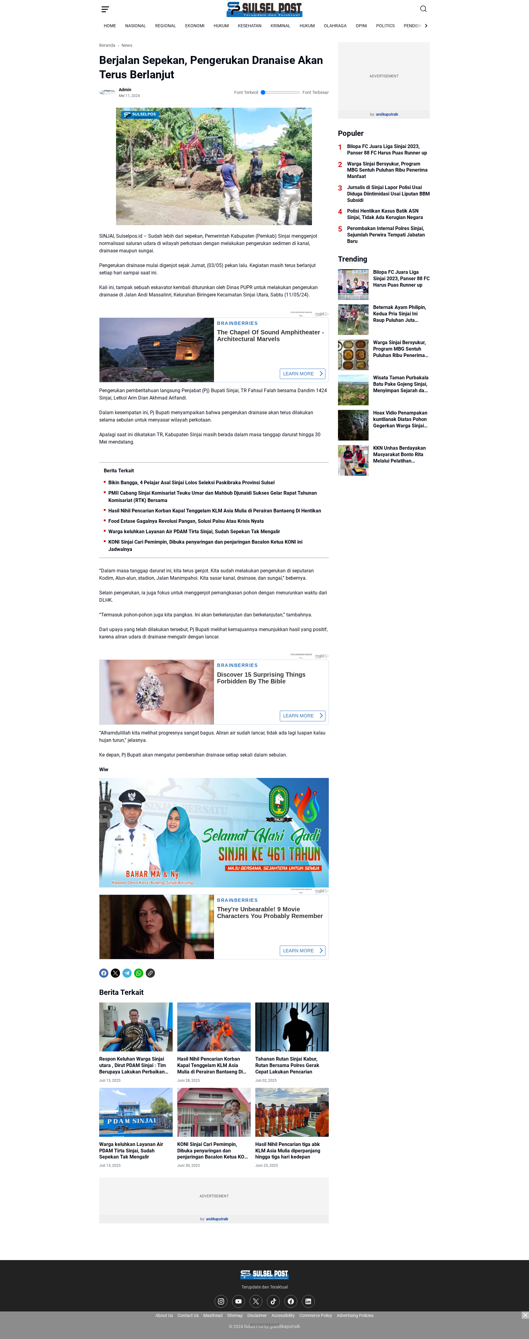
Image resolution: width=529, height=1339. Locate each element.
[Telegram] (127, 973)
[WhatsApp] (138, 973)
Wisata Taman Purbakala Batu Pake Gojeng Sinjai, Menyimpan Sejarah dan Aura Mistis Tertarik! (401, 384)
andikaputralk (217, 1219)
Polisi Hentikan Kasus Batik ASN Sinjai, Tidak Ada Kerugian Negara (385, 214)
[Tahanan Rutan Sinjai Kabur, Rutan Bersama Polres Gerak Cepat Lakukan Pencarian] (292, 1026)
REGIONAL (165, 25)
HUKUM (221, 25)
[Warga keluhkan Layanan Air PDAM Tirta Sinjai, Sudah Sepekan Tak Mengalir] (136, 1112)
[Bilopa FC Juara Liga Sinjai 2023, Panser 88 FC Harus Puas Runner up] (353, 284)
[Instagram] (221, 1301)
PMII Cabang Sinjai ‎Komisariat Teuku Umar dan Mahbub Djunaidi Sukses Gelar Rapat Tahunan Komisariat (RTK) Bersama (212, 496)
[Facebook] (103, 973)
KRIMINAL (281, 25)
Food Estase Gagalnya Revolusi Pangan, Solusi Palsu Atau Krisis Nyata (186, 521)
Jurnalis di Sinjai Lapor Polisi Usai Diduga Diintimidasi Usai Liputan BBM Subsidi (388, 193)
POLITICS (385, 25)
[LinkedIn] (308, 1301)
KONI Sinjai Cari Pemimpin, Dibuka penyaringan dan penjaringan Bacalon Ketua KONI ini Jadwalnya (205, 545)
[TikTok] (273, 1301)
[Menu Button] (105, 9)
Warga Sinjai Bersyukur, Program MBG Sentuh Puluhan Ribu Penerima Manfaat (387, 170)
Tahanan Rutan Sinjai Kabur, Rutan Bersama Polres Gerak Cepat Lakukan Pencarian (287, 1065)
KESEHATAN (249, 25)
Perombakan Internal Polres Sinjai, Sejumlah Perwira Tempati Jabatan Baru (386, 234)
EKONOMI (194, 25)
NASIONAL (135, 25)
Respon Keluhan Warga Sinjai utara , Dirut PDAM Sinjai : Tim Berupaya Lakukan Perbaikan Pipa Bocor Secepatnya (132, 1065)
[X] (115, 973)
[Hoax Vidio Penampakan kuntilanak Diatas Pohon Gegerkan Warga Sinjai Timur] (353, 425)
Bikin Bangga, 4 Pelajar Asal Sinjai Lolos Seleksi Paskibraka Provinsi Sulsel (191, 482)
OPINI (361, 25)
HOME (110, 25)
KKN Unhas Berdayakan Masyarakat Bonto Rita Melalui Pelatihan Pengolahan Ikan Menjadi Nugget (401, 454)
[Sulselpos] (264, 9)
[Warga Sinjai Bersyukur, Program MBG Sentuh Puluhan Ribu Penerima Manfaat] (353, 355)
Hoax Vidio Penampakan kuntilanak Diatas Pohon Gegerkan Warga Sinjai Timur (400, 419)
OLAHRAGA (335, 25)
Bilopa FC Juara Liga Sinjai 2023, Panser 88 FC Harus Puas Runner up (387, 149)
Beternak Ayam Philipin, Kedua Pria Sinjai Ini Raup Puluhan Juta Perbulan (399, 313)
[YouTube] (238, 1301)
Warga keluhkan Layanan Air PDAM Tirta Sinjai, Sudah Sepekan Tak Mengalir (194, 531)
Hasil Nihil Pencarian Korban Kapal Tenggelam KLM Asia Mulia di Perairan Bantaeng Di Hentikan (214, 511)
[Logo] (264, 1274)
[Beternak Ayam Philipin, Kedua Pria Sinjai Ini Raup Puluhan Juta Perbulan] (353, 319)
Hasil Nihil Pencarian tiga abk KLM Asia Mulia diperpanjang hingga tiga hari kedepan (287, 1150)
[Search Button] (424, 9)
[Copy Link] (150, 973)
